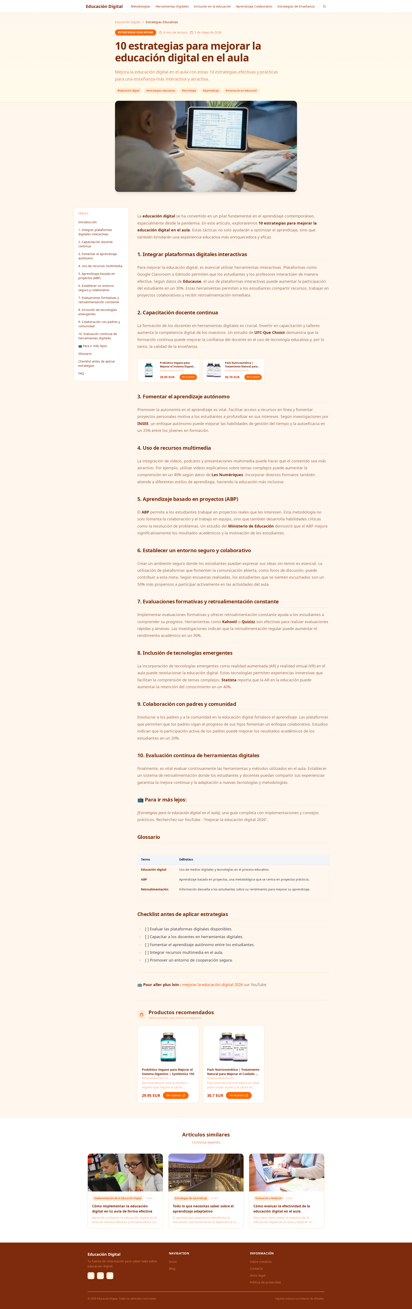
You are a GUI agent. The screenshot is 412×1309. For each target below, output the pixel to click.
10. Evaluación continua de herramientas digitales (97, 336)
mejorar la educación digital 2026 (212, 984)
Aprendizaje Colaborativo (254, 6)
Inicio (173, 1262)
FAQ (81, 373)
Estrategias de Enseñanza (296, 6)
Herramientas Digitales (172, 6)
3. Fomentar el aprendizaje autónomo (97, 256)
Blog (172, 1268)
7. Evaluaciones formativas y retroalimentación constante (98, 300)
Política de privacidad (265, 1282)
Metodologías (140, 6)
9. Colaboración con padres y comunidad (99, 324)
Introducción (87, 222)
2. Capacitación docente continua (95, 244)
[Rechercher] (324, 6)
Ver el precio (188, 376)
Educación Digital (127, 22)
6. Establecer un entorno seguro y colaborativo (96, 288)
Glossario (85, 354)
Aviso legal (257, 1275)
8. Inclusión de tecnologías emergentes (97, 312)
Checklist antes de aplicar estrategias (96, 363)
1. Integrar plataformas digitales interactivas (95, 232)
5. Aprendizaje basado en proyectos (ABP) (96, 276)
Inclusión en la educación (212, 6)
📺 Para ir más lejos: (93, 346)
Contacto (256, 1268)
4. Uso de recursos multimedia (100, 266)
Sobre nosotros (261, 1262)
